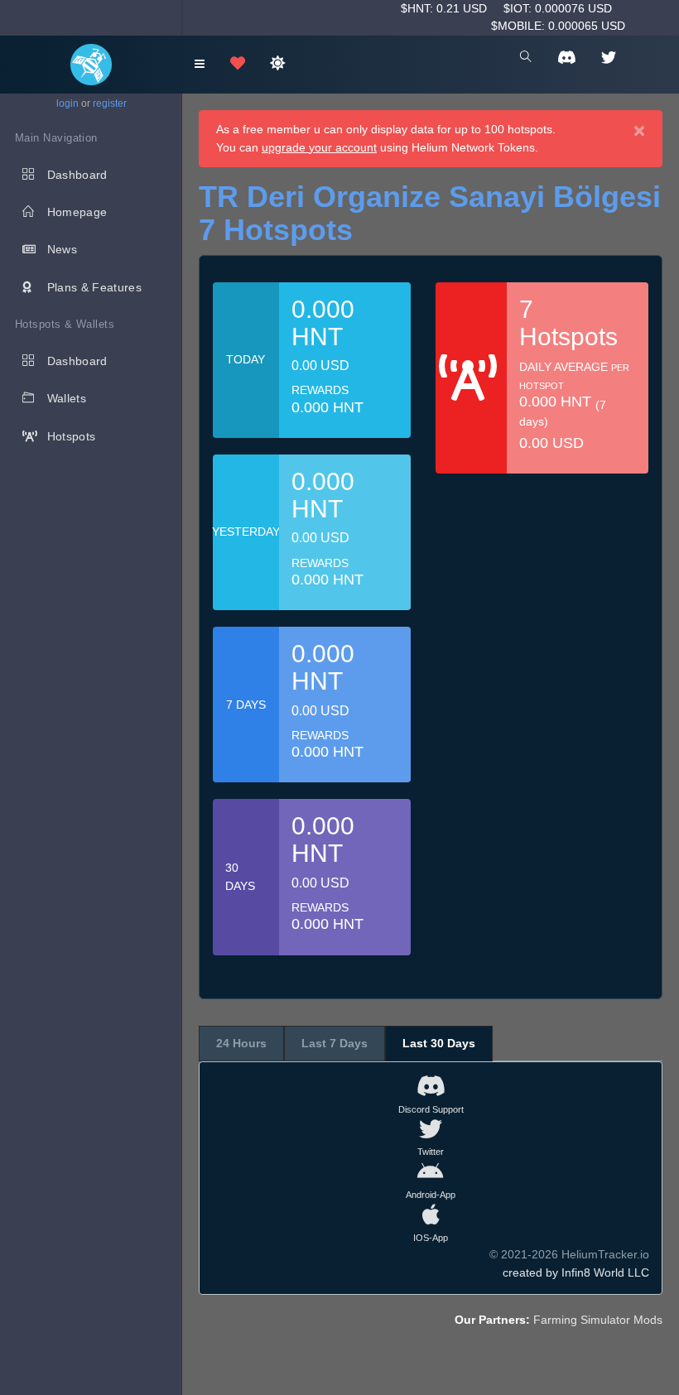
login (67, 103)
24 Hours (241, 1043)
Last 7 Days (334, 1043)
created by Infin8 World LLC (576, 1272)
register (110, 103)
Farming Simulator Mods (597, 1319)
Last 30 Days (438, 1043)
